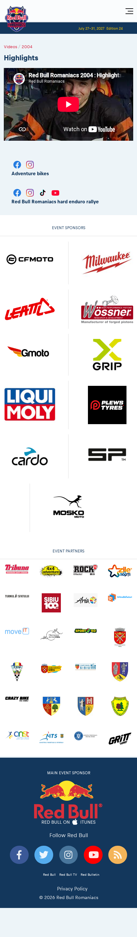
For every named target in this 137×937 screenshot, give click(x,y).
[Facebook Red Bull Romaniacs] (17, 192)
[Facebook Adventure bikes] (17, 164)
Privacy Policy (72, 888)
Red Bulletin (90, 874)
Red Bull (49, 874)
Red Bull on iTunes (68, 822)
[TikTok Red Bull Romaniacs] (43, 192)
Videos (10, 46)
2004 (27, 46)
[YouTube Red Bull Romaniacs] (55, 192)
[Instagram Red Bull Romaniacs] (30, 192)
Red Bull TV (68, 874)
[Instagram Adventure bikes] (30, 164)
